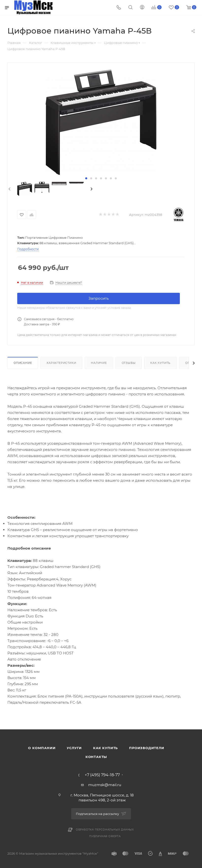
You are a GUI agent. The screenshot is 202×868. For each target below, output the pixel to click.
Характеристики (61, 363)
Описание (23, 363)
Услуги (74, 748)
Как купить (160, 363)
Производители (146, 748)
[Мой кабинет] (142, 7)
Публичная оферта (105, 836)
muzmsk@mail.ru (104, 784)
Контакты (96, 757)
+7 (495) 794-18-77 (102, 775)
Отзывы (129, 363)
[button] (86, 178)
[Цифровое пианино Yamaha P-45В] (101, 122)
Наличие (99, 363)
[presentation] (9, 189)
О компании (41, 748)
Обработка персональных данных (105, 829)
